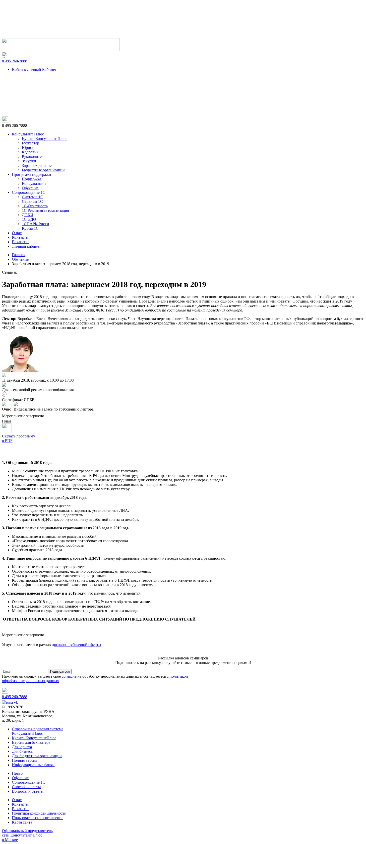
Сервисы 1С (32, 201)
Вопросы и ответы (28, 791)
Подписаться (60, 671)
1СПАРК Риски (35, 224)
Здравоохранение (37, 165)
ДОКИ (27, 215)
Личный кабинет (26, 246)
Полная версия (24, 760)
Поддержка (31, 179)
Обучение (30, 188)
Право (17, 773)
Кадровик (30, 152)
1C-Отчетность (35, 206)
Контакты (20, 237)
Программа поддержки (31, 174)
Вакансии (20, 242)
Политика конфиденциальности (39, 813)
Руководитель (33, 156)
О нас (17, 233)
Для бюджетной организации (37, 756)
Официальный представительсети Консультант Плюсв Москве (27, 835)
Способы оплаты (26, 787)
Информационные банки (33, 765)
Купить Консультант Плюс (44, 138)
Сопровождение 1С (28, 192)
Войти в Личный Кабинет (34, 69)
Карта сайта (22, 822)
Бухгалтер (30, 143)
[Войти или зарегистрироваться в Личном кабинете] (61, 49)
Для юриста (22, 747)
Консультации (34, 183)
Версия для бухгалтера (31, 742)
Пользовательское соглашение (37, 818)
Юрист (28, 147)
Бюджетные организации (43, 170)
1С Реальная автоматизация (45, 210)
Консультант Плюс (28, 134)
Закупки (29, 161)
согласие (69, 676)
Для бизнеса (22, 751)
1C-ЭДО (29, 219)
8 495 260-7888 (14, 61)
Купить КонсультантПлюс (34, 738)
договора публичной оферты (76, 644)
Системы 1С (32, 197)
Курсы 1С (30, 228)
